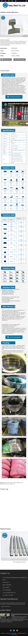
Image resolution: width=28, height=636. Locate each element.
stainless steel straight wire (9, 484)
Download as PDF (20, 59)
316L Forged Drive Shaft (19, 562)
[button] (13, 97)
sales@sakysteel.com (10, 592)
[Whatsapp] (6, 448)
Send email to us (7, 59)
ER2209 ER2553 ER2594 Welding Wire (14, 482)
